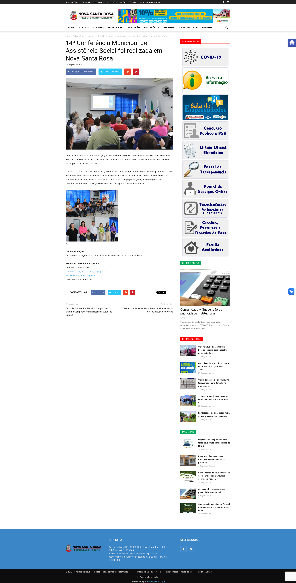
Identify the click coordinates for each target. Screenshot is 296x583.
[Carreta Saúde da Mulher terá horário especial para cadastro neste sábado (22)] (188, 350)
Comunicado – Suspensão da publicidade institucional (201, 311)
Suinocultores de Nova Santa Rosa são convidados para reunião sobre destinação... (214, 476)
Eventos (207, 27)
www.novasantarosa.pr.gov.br (80, 275)
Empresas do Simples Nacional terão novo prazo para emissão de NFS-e (214, 443)
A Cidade (84, 27)
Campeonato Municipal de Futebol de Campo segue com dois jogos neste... (214, 507)
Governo (98, 27)
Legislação (133, 27)
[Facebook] (223, 2)
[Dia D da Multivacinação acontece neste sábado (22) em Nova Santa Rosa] (188, 367)
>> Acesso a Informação (150, 2)
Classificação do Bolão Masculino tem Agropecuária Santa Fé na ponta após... (213, 383)
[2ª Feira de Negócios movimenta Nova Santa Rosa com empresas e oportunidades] (188, 400)
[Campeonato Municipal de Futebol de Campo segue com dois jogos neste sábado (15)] (188, 508)
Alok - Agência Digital (156, 581)
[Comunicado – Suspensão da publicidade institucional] (205, 287)
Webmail (86, 2)
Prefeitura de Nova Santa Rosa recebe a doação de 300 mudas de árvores (148, 310)
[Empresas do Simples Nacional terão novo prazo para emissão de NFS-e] (188, 443)
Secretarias (115, 27)
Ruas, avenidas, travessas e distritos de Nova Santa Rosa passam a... (211, 459)
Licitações (150, 27)
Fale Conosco (98, 2)
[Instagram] (228, 2)
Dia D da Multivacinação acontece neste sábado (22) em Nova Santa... (213, 366)
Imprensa (169, 27)
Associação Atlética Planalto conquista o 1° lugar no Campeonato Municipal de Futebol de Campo (89, 311)
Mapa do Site (112, 2)
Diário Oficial (187, 27)
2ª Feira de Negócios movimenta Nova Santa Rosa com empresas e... (213, 399)
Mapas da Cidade (73, 2)
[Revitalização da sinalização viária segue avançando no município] (188, 416)
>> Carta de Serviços (128, 2)
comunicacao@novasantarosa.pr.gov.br (86, 271)
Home (71, 27)
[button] (292, 43)
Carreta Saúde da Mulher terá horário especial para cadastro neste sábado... (212, 350)
